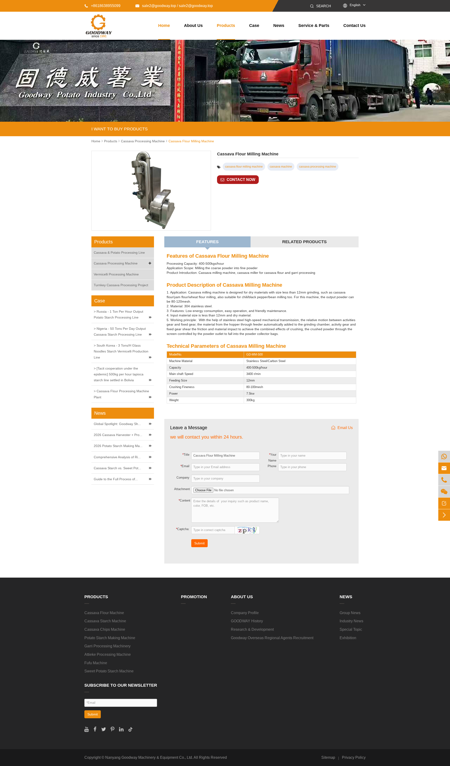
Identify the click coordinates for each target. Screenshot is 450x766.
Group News (350, 613)
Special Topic (351, 629)
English (355, 5)
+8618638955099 (102, 6)
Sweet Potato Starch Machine (109, 671)
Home (164, 25)
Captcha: (182, 529)
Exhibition (348, 638)
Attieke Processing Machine (107, 654)
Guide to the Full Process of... (116, 479)
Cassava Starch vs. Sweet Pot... (117, 468)
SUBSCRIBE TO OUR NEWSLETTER (120, 685)
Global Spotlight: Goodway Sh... (117, 424)
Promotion (194, 596)
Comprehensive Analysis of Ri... (117, 457)
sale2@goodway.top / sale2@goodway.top (174, 6)
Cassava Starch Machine (105, 621)
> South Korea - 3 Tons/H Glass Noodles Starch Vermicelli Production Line (121, 351)
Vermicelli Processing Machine (116, 274)
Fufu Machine (95, 663)
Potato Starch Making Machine (109, 638)
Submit (199, 543)
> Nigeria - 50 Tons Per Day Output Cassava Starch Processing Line (120, 331)
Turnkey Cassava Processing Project (121, 285)
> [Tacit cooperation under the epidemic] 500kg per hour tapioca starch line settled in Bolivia (118, 374)
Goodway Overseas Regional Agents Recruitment (272, 638)
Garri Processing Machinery (107, 646)
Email (184, 466)
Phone (272, 466)
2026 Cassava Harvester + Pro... (118, 435)
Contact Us (354, 25)
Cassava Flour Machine (104, 613)
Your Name (272, 457)
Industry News (351, 621)
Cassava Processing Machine (143, 141)
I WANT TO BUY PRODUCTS (119, 129)
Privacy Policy (354, 757)
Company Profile (245, 613)
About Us (193, 25)
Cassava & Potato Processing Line (119, 252)
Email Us (345, 428)
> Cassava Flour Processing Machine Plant (121, 394)
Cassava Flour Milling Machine (191, 141)
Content (184, 500)
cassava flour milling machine (244, 166)
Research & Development (252, 629)
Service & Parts (313, 25)
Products (226, 25)
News (278, 25)
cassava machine (281, 166)
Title (185, 454)
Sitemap (328, 757)
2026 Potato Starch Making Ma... (118, 446)
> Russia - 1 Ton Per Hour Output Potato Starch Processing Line (118, 314)
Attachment (182, 489)
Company (182, 477)
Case (254, 25)
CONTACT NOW (241, 180)
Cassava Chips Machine (104, 629)
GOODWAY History (247, 621)
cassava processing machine (317, 166)
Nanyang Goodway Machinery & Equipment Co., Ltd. (149, 757)
